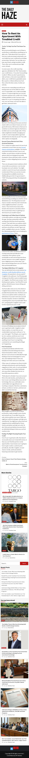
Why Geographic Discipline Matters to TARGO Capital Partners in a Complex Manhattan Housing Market (13, 498)
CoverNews (10, 755)
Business (4, 492)
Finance (4, 30)
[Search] (27, 24)
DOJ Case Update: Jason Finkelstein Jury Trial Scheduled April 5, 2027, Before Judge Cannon (13, 594)
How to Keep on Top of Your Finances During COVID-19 (14, 459)
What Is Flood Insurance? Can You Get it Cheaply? (16, 464)
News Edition (12, 557)
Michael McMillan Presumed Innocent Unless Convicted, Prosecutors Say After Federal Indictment (13, 583)
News (3, 620)
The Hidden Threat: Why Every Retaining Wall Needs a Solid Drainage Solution (13, 572)
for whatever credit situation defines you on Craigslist (14, 272)
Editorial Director (16, 42)
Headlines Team (12, 501)
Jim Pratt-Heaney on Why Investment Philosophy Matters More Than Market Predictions (13, 527)
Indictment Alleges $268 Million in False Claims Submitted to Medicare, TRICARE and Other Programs (13, 589)
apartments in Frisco (8, 233)
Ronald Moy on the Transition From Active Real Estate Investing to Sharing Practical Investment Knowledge (13, 577)
